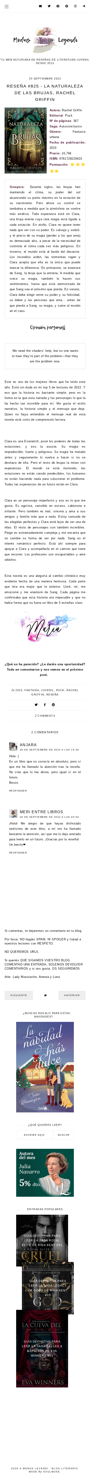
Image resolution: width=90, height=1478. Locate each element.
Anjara (28, 745)
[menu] (7, 6)
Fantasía (31, 690)
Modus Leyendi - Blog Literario (50, 1468)
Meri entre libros (41, 812)
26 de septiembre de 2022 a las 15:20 (49, 749)
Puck (60, 690)
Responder (18, 790)
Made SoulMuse (44, 1471)
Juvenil (47, 690)
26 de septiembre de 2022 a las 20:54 (49, 817)
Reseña (52, 694)
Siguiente (18, 995)
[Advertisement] (45, 1424)
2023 (18, 690)
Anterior (72, 995)
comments (45, 715)
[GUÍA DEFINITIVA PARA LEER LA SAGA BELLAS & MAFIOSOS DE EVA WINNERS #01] (42, 1386)
